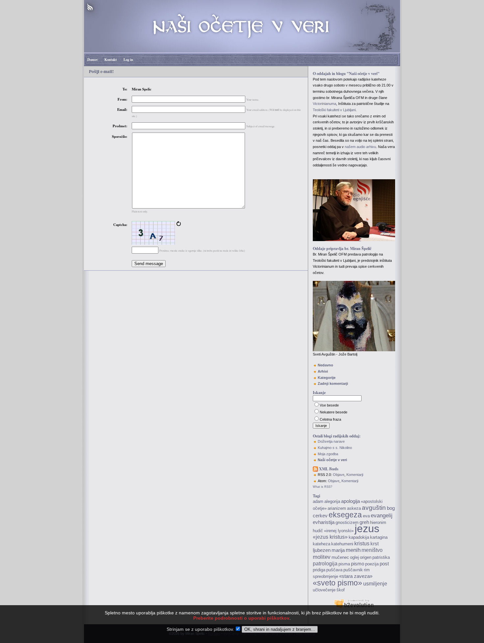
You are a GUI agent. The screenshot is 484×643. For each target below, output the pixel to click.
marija (338, 550)
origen (365, 557)
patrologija (325, 563)
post (384, 563)
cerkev (320, 515)
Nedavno (325, 365)
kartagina (379, 537)
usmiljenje (375, 583)
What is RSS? (322, 486)
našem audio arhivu (360, 147)
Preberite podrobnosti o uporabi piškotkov (241, 618)
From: (122, 99)
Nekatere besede (333, 412)
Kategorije (327, 378)
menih (353, 550)
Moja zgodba (328, 454)
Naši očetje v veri (332, 460)
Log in (128, 59)
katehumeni (342, 543)
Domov (92, 59)
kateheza (321, 543)
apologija (350, 501)
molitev (322, 557)
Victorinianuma (324, 104)
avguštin (374, 507)
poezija (372, 563)
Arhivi (323, 371)
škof (340, 589)
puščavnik (353, 569)
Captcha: (120, 224)
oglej (354, 557)
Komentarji (354, 475)
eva (366, 515)
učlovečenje (324, 589)
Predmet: (120, 126)
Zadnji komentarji (333, 383)
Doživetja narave (331, 441)
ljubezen (322, 550)
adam (318, 501)
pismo (357, 563)
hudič (318, 530)
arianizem (337, 508)
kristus (361, 543)
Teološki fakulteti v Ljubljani (334, 110)
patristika (381, 557)
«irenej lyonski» (339, 530)
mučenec (340, 557)
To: (124, 89)
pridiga (319, 569)
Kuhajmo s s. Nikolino (335, 448)
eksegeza (345, 514)
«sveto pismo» (337, 583)
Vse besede (329, 405)
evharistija (324, 522)
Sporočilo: (119, 136)
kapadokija (359, 537)
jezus (367, 528)
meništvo (372, 550)
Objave (338, 475)
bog (391, 508)
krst (374, 543)
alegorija (332, 501)
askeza (354, 508)
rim (367, 569)
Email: (122, 109)
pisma (344, 563)
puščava (334, 569)
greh (364, 522)
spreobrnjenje (325, 576)
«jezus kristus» (330, 537)
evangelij (381, 515)
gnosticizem (347, 522)
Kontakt (110, 59)
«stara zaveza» (355, 576)
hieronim (378, 522)
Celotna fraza (330, 419)
